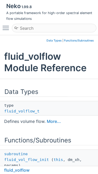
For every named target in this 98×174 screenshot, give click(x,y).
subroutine (16, 154)
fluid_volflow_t (21, 111)
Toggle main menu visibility (6, 27)
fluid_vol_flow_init (26, 159)
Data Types (54, 40)
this (58, 159)
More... (54, 121)
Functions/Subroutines (79, 40)
